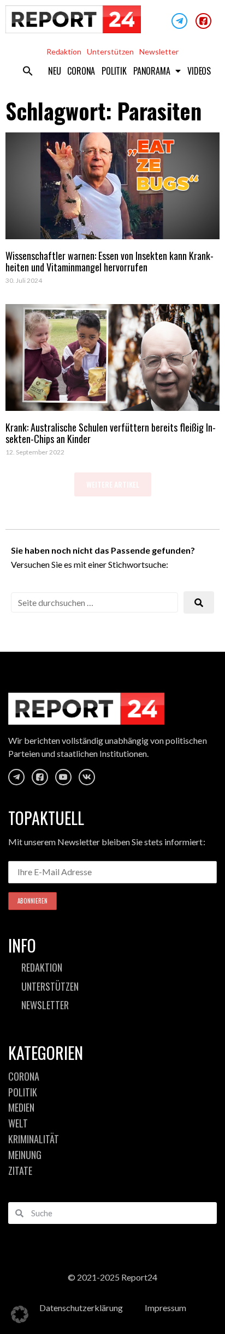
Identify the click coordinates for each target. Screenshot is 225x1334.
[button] (27, 70)
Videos (199, 70)
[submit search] (198, 602)
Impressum (165, 1307)
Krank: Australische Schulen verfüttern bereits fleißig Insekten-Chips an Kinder (110, 433)
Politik (114, 70)
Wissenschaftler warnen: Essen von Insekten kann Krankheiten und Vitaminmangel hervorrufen (109, 261)
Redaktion (63, 51)
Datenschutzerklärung (81, 1307)
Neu (54, 70)
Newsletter (159, 51)
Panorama (151, 70)
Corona (81, 70)
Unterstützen (110, 51)
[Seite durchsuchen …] (94, 602)
